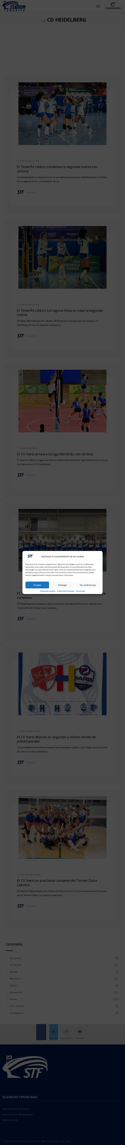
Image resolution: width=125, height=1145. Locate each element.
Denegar (62, 585)
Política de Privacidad (65, 591)
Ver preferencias (88, 585)
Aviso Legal (80, 591)
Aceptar (37, 585)
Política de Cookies (47, 591)
